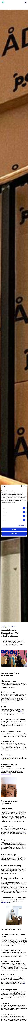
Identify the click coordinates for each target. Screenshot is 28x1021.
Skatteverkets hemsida (6, 774)
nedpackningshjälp (5, 902)
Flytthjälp (13, 626)
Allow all (14, 529)
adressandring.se (6, 759)
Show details (21, 525)
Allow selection (14, 533)
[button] (25, 2)
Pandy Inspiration (5, 626)
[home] (3, 2)
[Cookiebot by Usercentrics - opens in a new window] (21, 486)
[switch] (25, 512)
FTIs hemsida (22, 711)
